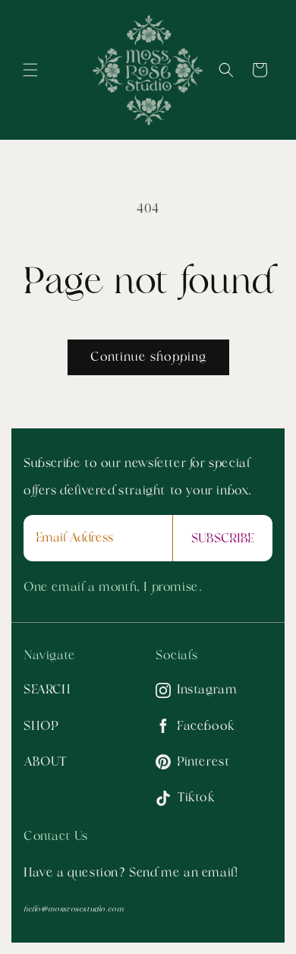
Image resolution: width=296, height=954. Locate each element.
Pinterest (203, 762)
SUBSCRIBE (222, 538)
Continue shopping (148, 357)
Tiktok (196, 797)
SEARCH (47, 690)
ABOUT (46, 762)
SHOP (41, 726)
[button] (30, 70)
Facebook (206, 726)
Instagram (207, 690)
